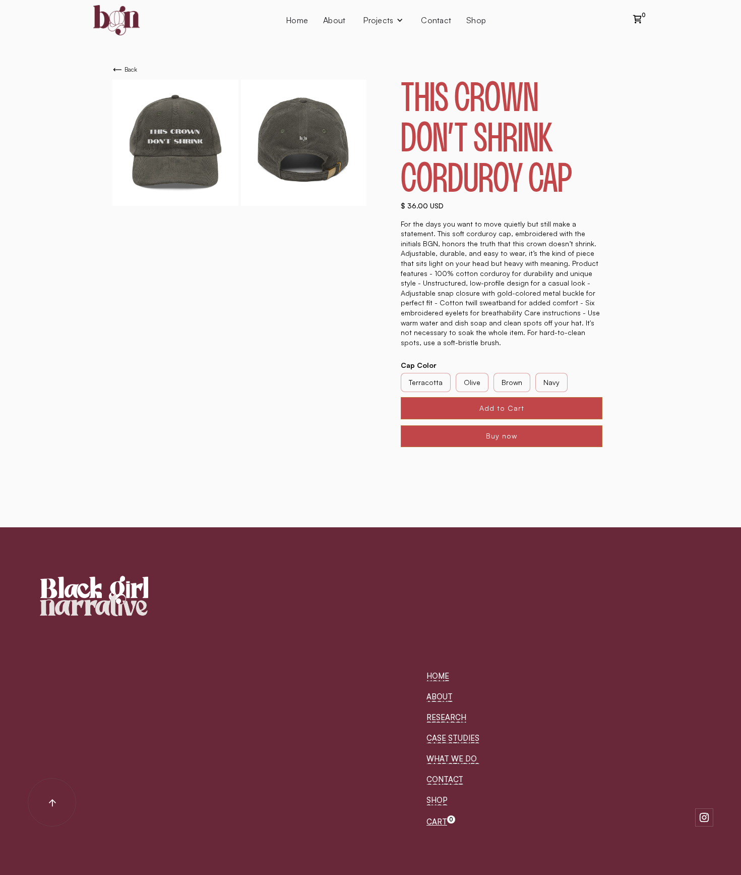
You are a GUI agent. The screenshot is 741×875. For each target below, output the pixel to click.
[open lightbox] (175, 143)
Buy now (501, 435)
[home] (116, 20)
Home (297, 20)
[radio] (426, 382)
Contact (436, 20)
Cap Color (419, 365)
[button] (440, 822)
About (334, 20)
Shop (476, 20)
